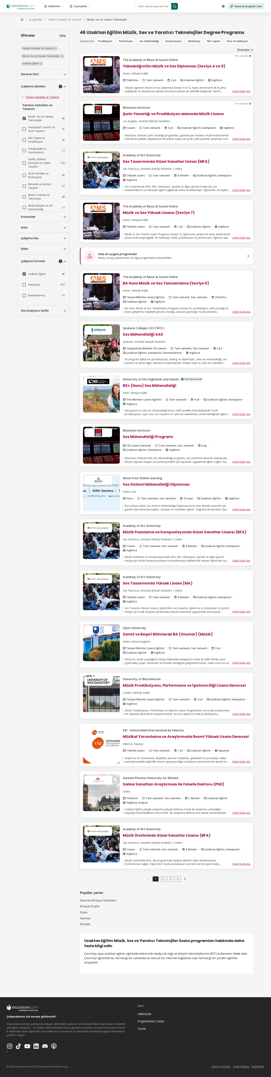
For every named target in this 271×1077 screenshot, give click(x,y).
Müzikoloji (194, 41)
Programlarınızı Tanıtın (151, 1021)
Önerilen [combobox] (243, 50)
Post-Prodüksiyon (237, 41)
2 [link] (163, 879)
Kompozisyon (173, 41)
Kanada (85, 924)
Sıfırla (62, 35)
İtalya (83, 912)
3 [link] (170, 879)
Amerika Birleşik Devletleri (98, 900)
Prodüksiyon (105, 41)
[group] (174, 41)
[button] (39, 48)
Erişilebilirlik (258, 1066)
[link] (107, 19)
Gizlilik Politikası (241, 1066)
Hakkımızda (144, 1013)
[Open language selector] (223, 6)
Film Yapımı (213, 41)
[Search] (174, 6)
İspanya (85, 918)
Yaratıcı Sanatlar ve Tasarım (42, 97)
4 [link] (177, 879)
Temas (142, 1028)
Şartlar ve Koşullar (221, 1066)
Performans (126, 41)
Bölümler (54, 6)
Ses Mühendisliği (149, 41)
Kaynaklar (80, 6)
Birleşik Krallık (90, 906)
